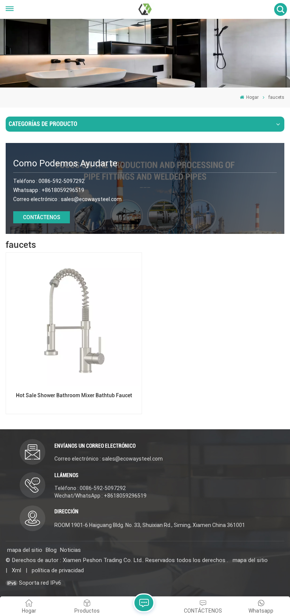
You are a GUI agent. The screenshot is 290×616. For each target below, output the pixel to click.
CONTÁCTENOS (41, 217)
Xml (16, 570)
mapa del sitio (24, 550)
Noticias (70, 550)
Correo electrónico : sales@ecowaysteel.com (108, 459)
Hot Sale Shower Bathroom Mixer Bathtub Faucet (74, 395)
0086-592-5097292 (62, 181)
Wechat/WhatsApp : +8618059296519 (100, 496)
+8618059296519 (63, 190)
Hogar (252, 97)
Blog (51, 550)
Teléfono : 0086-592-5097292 (90, 488)
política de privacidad (58, 570)
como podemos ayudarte (65, 163)
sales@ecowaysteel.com (91, 199)
